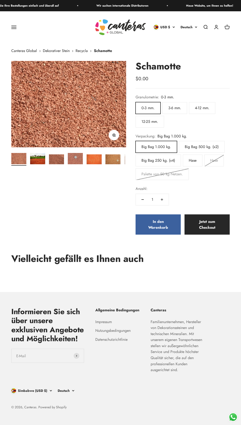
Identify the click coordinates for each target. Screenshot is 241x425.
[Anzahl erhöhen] (162, 199)
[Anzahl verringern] (142, 199)
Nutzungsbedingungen (113, 330)
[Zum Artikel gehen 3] (56, 160)
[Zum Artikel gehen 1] (18, 159)
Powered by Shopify (52, 407)
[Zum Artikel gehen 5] (94, 160)
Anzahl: (142, 188)
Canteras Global (24, 50)
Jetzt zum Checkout (207, 224)
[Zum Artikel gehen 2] (37, 159)
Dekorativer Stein (56, 50)
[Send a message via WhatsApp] (233, 417)
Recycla (82, 50)
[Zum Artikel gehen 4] (75, 159)
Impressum (103, 322)
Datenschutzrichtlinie (111, 339)
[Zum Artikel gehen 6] (112, 160)
